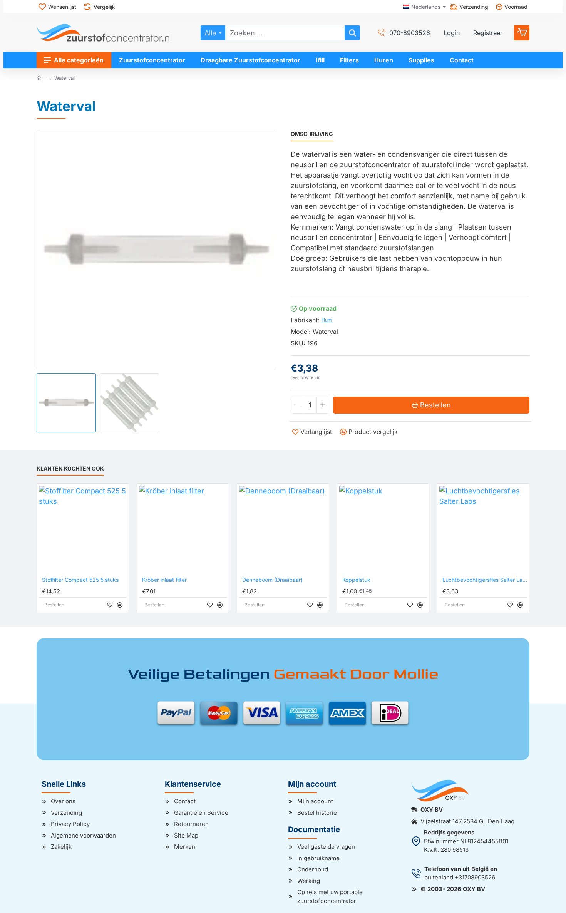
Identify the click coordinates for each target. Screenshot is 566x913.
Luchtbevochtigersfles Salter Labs (484, 579)
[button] (44, 403)
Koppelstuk (356, 579)
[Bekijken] (521, 32)
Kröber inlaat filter (164, 579)
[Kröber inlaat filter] (183, 529)
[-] (297, 405)
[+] (322, 405)
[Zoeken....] (352, 32)
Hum (327, 320)
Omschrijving (312, 134)
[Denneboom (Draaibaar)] (283, 529)
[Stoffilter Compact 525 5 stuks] (83, 529)
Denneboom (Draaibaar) (272, 579)
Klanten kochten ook (70, 468)
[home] (39, 77)
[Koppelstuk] (383, 529)
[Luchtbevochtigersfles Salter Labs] (483, 529)
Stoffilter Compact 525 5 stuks (80, 579)
